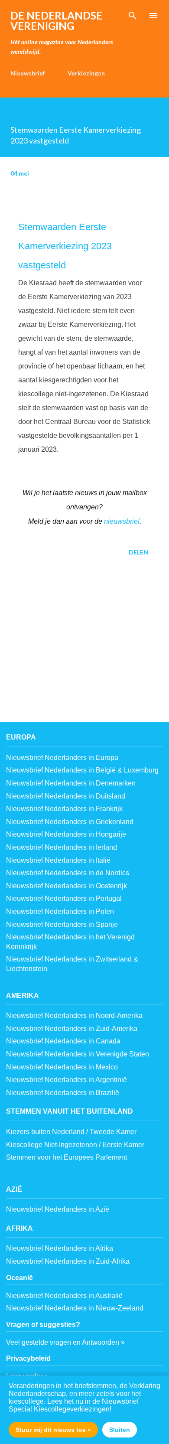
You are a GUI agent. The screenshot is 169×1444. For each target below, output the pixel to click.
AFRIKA (19, 1228)
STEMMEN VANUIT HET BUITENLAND (69, 1111)
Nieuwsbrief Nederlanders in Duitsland (65, 796)
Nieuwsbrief (27, 73)
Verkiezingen (86, 73)
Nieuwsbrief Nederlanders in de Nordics (67, 873)
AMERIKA (22, 995)
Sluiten (119, 1429)
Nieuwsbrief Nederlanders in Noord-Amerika (74, 1015)
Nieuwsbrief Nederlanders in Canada (63, 1041)
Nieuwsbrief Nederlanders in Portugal (64, 898)
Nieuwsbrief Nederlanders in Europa (62, 757)
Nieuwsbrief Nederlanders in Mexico (62, 1067)
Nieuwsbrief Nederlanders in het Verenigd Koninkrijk (70, 941)
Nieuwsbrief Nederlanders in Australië (64, 1295)
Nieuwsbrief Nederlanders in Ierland (61, 847)
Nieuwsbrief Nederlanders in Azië (57, 1209)
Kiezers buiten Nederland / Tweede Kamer (71, 1131)
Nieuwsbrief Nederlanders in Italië (58, 860)
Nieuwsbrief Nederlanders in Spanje (62, 924)
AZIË (14, 1189)
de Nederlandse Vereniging (56, 20)
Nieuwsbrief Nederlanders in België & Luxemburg (82, 770)
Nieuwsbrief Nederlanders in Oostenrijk (66, 886)
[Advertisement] (84, 647)
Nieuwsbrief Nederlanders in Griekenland (69, 821)
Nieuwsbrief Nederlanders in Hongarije (66, 834)
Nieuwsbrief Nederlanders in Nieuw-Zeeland (74, 1308)
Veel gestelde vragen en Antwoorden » (65, 1342)
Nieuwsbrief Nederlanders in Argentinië (66, 1079)
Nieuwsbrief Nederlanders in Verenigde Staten (77, 1054)
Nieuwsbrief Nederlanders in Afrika (59, 1248)
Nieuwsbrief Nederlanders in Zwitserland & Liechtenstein (72, 963)
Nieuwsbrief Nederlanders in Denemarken (71, 783)
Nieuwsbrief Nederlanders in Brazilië (62, 1092)
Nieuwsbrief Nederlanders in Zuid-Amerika (71, 1028)
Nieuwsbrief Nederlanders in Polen (60, 911)
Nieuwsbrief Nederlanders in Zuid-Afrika (68, 1261)
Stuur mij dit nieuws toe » (53, 1429)
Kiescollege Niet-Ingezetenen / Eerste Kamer (75, 1144)
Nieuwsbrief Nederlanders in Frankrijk (64, 808)
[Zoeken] (132, 15)
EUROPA (21, 737)
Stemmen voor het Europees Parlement (66, 1157)
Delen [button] (138, 552)
